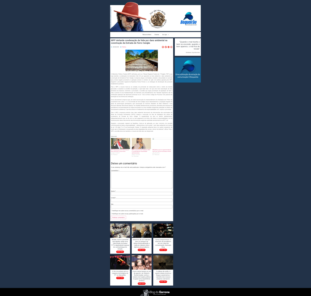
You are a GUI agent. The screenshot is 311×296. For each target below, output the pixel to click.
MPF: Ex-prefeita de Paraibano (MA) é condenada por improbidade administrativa (141, 151)
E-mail (113, 197)
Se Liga (164, 34)
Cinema (156, 34)
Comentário (115, 170)
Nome (113, 191)
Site (112, 204)
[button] (163, 47)
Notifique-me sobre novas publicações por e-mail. (127, 213)
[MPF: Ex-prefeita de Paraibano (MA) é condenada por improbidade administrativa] (141, 143)
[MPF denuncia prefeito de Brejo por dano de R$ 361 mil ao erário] (120, 143)
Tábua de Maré (146, 34)
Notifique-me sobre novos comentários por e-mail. (128, 210)
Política (124, 47)
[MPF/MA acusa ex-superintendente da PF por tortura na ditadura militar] (162, 143)
